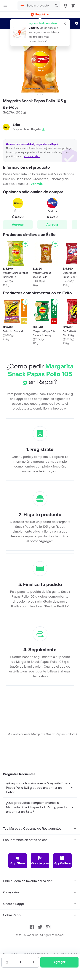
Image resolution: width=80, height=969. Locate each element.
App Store (17, 863)
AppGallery (62, 863)
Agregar (18, 225)
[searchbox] (39, 5)
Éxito (16, 125)
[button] (40, 15)
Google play (40, 863)
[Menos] (7, 962)
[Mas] (33, 962)
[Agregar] (25, 244)
